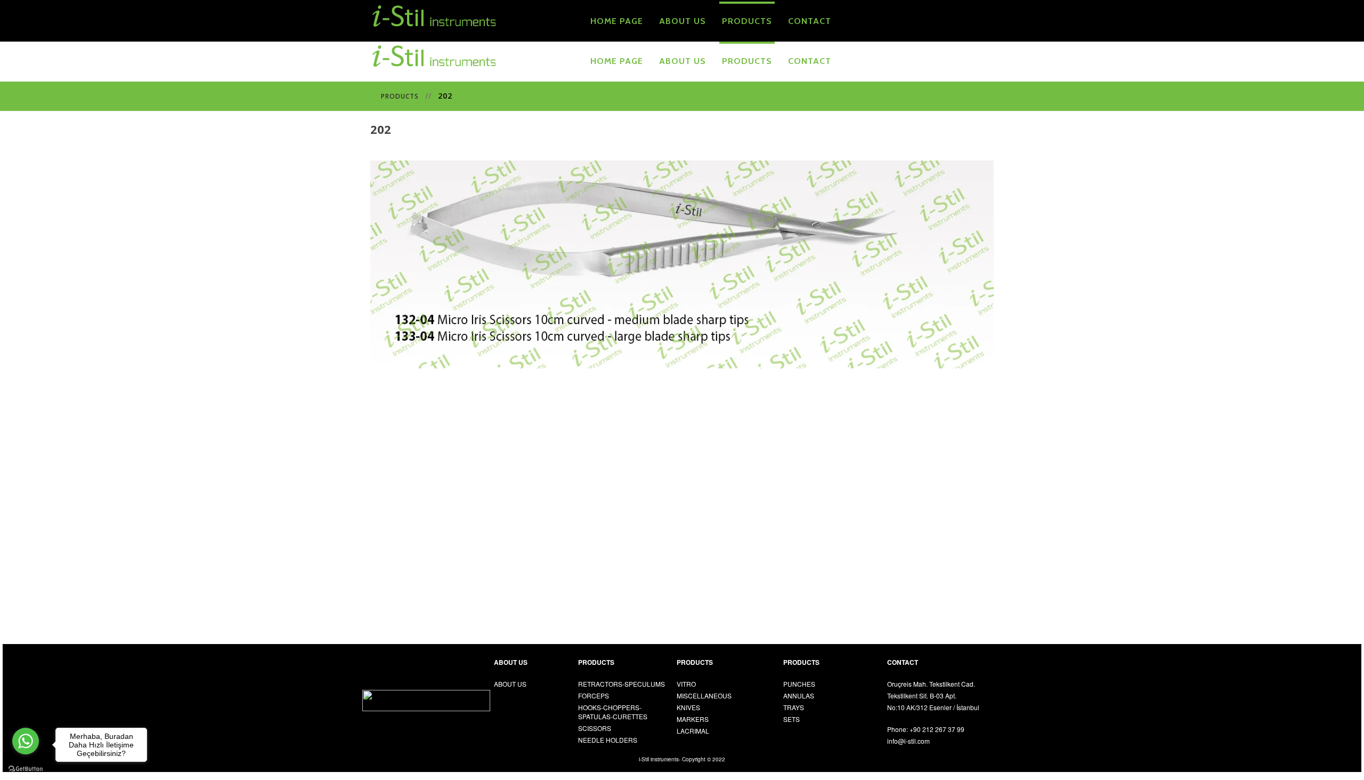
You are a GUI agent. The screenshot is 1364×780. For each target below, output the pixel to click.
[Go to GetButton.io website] (26, 769)
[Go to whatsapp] (25, 741)
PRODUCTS (400, 96)
